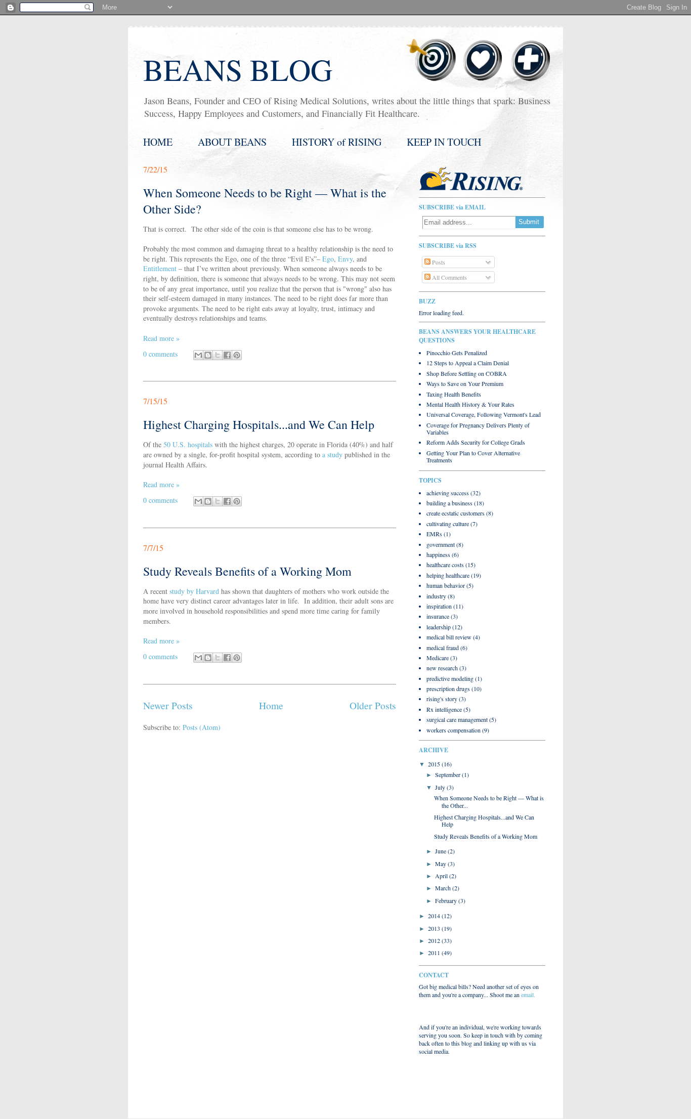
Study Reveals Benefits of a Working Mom (247, 571)
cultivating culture (447, 524)
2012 (435, 940)
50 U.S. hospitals (187, 444)
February (446, 900)
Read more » (161, 338)
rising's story (441, 699)
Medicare (437, 658)
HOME (157, 142)
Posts (437, 262)
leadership (438, 627)
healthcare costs (445, 565)
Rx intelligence (444, 709)
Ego (328, 259)
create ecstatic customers (455, 513)
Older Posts (373, 705)
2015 (435, 764)
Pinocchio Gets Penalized (456, 353)
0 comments (160, 354)
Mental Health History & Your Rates (470, 404)
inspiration (439, 606)
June (441, 851)
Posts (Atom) (202, 727)
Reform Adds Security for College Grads (475, 442)
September (448, 774)
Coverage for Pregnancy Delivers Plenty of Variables (478, 428)
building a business (449, 503)
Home (271, 705)
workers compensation (453, 730)
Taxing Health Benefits (453, 394)
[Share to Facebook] (227, 355)
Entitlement (160, 268)
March (443, 888)
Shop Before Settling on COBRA (466, 373)
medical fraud (442, 647)
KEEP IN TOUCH (444, 142)
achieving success (447, 493)
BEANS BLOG (237, 69)
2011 (435, 953)
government (440, 544)
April (442, 876)
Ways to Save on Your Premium (464, 383)
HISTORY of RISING (336, 142)
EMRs (434, 534)
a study (332, 454)
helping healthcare (447, 575)
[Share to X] (217, 355)
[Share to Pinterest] (237, 355)
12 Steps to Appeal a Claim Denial (467, 363)
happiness (438, 554)
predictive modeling (449, 678)
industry (436, 596)
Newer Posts (168, 705)
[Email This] (198, 355)
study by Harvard (194, 591)
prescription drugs (448, 688)
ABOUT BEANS (232, 142)
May (441, 863)
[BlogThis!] (208, 355)
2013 (435, 928)
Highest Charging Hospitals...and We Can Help (258, 424)
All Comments (448, 277)
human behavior (445, 585)
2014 (435, 916)
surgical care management (457, 719)
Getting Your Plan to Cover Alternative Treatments (473, 456)
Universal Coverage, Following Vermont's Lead (483, 414)
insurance (437, 616)
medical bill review (448, 637)
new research (442, 668)
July (441, 787)
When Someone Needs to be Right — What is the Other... (489, 801)
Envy (345, 259)
